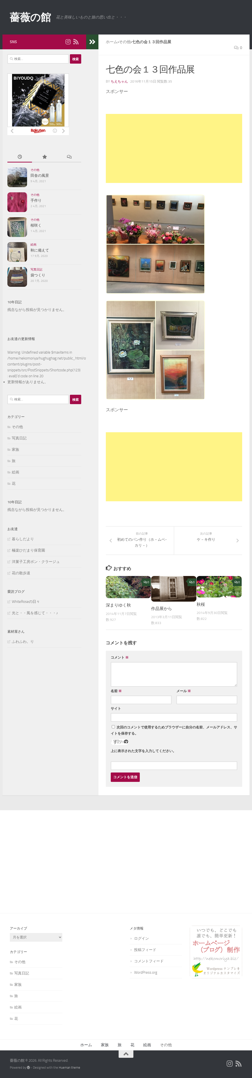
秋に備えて (40, 250)
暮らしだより (23, 539)
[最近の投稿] (19, 157)
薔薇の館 (30, 17)
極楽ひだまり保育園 (28, 550)
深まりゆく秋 (118, 605)
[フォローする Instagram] (68, 42)
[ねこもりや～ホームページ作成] (216, 977)
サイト (116, 708)
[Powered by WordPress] (28, 1067)
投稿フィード (145, 950)
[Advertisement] (174, 148)
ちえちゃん (119, 81)
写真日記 (36, 269)
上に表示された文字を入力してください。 (143, 751)
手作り (36, 200)
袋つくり (38, 275)
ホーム (86, 1044)
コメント (120, 657)
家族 (15, 449)
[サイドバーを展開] (92, 42)
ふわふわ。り (23, 641)
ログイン (141, 938)
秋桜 (201, 604)
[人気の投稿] (44, 157)
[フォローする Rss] (76, 42)
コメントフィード (149, 961)
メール (183, 691)
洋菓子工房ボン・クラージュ (36, 561)
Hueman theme (69, 1067)
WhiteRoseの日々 (26, 601)
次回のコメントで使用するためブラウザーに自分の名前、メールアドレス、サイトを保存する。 (174, 730)
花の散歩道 (21, 573)
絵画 (33, 244)
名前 (116, 691)
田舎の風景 (40, 175)
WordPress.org (145, 972)
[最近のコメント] (69, 157)
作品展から (161, 608)
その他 (35, 170)
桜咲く (36, 225)
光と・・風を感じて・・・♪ (35, 613)
